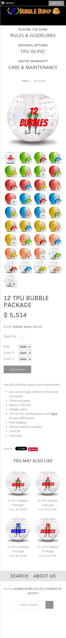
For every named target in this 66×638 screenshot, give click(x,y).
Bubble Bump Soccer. (29, 588)
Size (6, 346)
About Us (44, 576)
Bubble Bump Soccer (27, 326)
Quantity (10, 336)
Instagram (35, 21)
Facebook (31, 21)
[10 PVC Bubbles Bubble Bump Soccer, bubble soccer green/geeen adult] (33, 91)
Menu (10, 3)
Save (34, 449)
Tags (26, 80)
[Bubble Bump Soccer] (33, 10)
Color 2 (9, 358)
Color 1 (9, 352)
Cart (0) (56, 3)
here (54, 413)
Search (19, 576)
